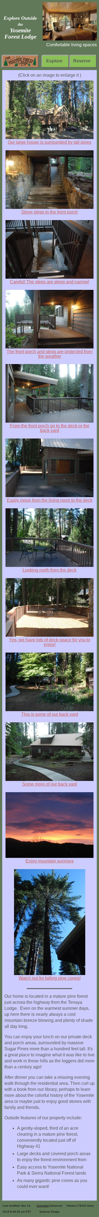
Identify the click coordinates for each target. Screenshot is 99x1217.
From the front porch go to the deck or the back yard (49, 428)
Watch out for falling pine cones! (50, 978)
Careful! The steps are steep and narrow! (49, 281)
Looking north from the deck (49, 570)
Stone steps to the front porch (49, 212)
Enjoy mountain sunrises (50, 861)
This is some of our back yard (49, 714)
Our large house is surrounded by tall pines (49, 142)
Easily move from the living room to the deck (49, 500)
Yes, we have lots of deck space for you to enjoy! (49, 642)
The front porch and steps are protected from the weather (49, 354)
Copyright (43, 1205)
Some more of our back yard (49, 784)
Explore (54, 61)
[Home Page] (20, 61)
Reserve (81, 61)
